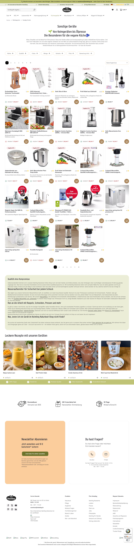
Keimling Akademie (94, 500)
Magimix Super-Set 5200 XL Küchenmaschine (14, 211)
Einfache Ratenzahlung (43, 4)
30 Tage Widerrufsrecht (90, 4)
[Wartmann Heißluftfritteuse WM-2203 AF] (42, 117)
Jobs (90, 511)
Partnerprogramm (118, 518)
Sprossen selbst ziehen (95, 310)
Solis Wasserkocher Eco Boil (113, 132)
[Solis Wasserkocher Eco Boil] (117, 117)
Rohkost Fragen (69, 508)
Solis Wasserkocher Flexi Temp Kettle (38, 171)
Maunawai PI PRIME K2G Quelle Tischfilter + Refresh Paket (64, 211)
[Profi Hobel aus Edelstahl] (92, 78)
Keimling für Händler (95, 516)
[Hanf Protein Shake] (51, 355)
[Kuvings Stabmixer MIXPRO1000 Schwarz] (117, 78)
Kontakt (115, 526)
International (116, 521)
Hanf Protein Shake (41, 373)
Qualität (21, 53)
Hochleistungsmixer (70, 511)
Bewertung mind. (84, 53)
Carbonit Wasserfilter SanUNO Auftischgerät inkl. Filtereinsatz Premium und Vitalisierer (89, 171)
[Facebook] (8, 505)
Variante (58, 53)
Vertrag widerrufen (94, 521)
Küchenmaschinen (17, 310)
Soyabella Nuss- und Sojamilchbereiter (86, 211)
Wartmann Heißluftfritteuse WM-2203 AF (38, 132)
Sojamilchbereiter (29, 310)
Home (8, 20)
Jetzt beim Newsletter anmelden (35, 453)
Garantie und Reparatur (120, 516)
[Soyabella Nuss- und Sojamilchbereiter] (92, 196)
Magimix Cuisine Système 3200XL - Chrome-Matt (63, 132)
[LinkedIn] (15, 509)
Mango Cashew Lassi (9, 373)
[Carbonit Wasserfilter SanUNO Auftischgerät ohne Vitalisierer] (42, 196)
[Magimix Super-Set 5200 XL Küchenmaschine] (17, 196)
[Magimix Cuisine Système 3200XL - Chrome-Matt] (67, 117)
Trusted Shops (117, 531)
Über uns (91, 508)
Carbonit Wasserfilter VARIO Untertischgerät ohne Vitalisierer (112, 171)
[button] (112, 5)
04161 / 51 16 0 (34, 502)
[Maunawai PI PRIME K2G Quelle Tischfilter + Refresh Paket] (67, 196)
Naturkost (68, 500)
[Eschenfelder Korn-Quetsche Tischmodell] (17, 78)
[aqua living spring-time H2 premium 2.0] (117, 196)
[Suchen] (34, 10)
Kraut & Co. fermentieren (112, 310)
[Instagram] (12, 509)
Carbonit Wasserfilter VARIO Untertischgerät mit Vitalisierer (88, 250)
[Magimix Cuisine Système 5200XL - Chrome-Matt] (92, 117)
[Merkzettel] (113, 10)
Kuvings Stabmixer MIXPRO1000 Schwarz (112, 92)
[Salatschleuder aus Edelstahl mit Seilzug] (17, 157)
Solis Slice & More (61, 91)
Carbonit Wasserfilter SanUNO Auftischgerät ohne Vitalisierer (37, 211)
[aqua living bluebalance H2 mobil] (67, 236)
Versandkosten (71, 542)
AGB (114, 513)
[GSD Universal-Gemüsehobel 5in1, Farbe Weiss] (42, 78)
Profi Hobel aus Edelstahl (88, 91)
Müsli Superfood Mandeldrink (109, 373)
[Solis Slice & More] (67, 78)
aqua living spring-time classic (12, 250)
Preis (70, 53)
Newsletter (116, 523)
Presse (91, 505)
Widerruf (115, 511)
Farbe (33, 53)
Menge (46, 53)
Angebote (68, 505)
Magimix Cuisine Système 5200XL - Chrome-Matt (88, 132)
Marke (9, 53)
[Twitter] (12, 505)
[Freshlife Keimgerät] (42, 236)
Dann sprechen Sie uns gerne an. (102, 322)
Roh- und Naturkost (71, 518)
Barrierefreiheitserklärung (120, 503)
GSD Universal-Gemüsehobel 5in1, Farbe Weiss (38, 92)
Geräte (67, 516)
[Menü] (131, 529)
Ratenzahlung (117, 505)
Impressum (116, 500)
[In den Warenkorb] (26, 102)
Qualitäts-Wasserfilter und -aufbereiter (25, 298)
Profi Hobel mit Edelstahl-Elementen (63, 171)
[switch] (128, 540)
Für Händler (106, 4)
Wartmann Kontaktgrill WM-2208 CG (14, 132)
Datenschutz (116, 508)
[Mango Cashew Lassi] (18, 355)
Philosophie (92, 513)
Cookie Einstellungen (119, 528)
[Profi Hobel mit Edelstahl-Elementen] (67, 157)
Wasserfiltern (44, 296)
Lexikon (91, 503)
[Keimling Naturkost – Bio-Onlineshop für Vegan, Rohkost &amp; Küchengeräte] (67, 9)
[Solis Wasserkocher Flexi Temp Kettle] (42, 157)
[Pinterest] (8, 509)
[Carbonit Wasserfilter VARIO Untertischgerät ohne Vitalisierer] (117, 157)
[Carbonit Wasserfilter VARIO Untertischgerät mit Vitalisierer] (92, 236)
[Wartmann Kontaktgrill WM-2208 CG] (17, 117)
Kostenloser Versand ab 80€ (66, 4)
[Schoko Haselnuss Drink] (83, 355)
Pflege (67, 503)
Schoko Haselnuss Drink (75, 373)
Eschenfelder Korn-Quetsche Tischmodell (12, 92)
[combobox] (19, 10)
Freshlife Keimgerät (36, 250)
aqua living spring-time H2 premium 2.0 (113, 211)
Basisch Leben (69, 513)
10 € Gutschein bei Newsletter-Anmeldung (18, 4)
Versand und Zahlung (95, 518)
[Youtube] (15, 505)
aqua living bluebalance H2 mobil (63, 250)
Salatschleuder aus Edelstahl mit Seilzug (11, 171)
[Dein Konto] (117, 10)
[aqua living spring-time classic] (17, 236)
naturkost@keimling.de (36, 507)
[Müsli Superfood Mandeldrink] (116, 355)
